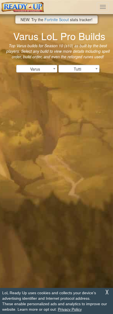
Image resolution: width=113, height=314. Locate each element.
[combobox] (36, 69)
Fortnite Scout (56, 19)
